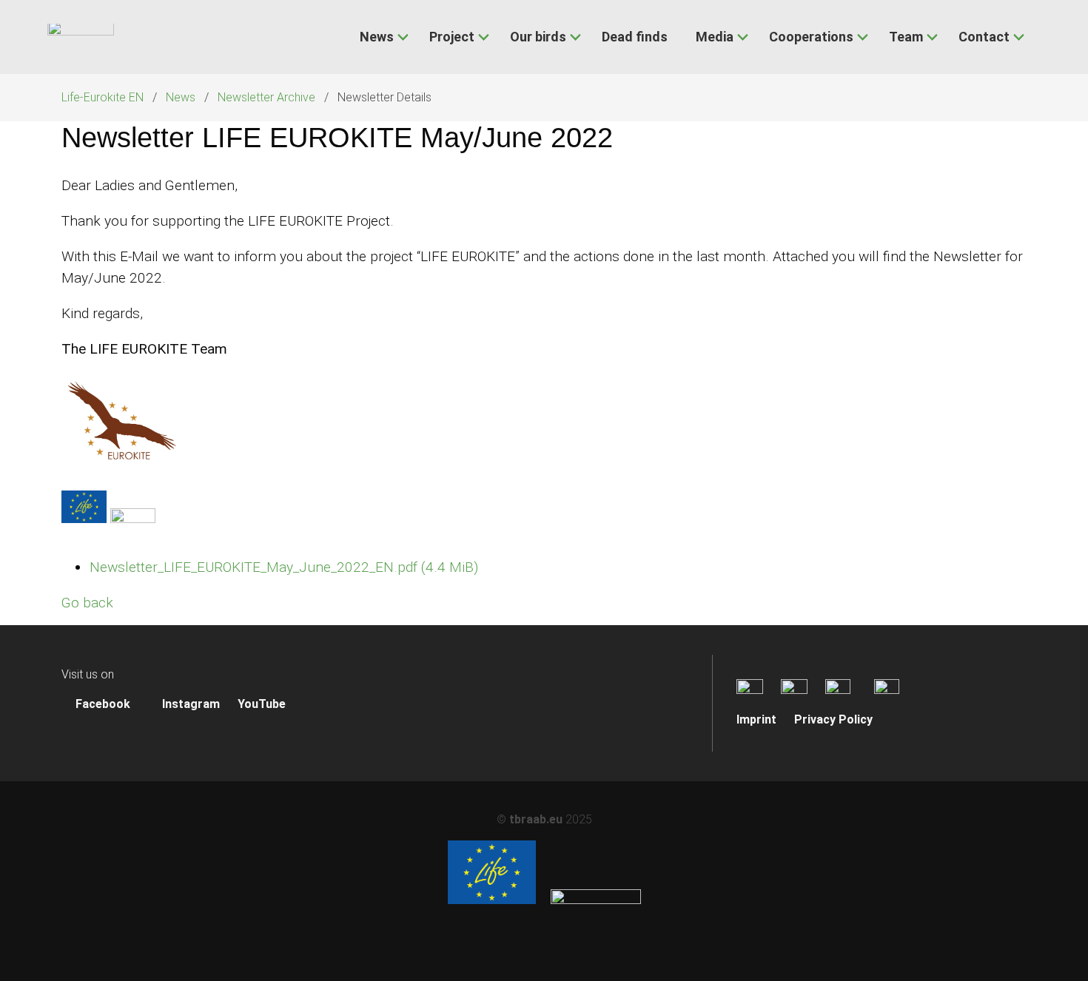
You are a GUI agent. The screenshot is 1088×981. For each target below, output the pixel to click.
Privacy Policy (833, 719)
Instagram (189, 704)
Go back (87, 602)
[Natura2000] (596, 900)
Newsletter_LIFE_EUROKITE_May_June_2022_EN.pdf (284, 567)
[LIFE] (492, 900)
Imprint (756, 719)
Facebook (101, 704)
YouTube (262, 704)
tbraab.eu (536, 819)
